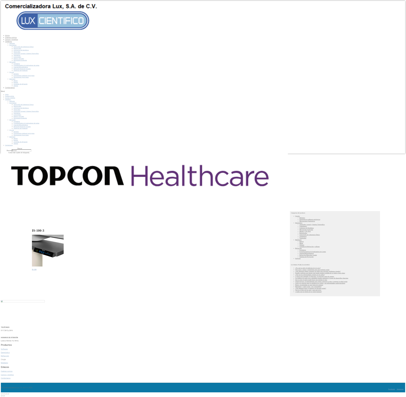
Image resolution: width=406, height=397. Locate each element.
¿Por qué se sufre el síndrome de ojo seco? (308, 268)
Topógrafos (17, 52)
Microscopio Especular (20, 60)
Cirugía (11, 72)
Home (7, 36)
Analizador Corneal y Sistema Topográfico (26, 53)
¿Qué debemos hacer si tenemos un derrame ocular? (310, 288)
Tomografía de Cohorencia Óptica (309, 235)
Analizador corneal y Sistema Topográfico (312, 224)
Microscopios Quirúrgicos (21, 77)
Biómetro (16, 74)
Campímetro (17, 57)
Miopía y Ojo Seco (19, 58)
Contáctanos (10, 88)
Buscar (9, 150)
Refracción (12, 62)
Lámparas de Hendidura (21, 50)
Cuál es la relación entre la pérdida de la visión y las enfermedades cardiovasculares (320, 283)
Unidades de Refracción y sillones (309, 246)
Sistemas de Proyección (21, 70)
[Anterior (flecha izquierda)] (2, 395)
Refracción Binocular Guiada (22, 69)
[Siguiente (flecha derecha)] (4, 395)
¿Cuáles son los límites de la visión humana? (308, 292)
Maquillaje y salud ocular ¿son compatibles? (308, 286)
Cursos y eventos (11, 40)
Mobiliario (12, 79)
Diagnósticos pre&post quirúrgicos (24, 75)
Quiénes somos (11, 38)
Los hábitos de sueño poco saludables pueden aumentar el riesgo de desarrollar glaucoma (321, 278)
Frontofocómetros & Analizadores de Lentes (26, 65)
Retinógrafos (17, 48)
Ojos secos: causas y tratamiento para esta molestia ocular (312, 270)
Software (12, 43)
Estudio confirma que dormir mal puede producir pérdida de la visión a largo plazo (320, 273)
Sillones (16, 86)
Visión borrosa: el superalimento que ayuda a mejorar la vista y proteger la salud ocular (321, 281)
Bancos (16, 82)
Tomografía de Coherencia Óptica (24, 47)
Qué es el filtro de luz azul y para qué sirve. (308, 290)
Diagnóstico (12, 45)
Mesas (16, 80)
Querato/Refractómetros (21, 67)
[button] (131, 91)
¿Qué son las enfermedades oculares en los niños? (310, 275)
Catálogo (8, 42)
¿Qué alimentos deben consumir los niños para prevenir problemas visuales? (318, 271)
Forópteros (17, 64)
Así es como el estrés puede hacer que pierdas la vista (311, 280)
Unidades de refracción (20, 84)
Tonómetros (17, 55)
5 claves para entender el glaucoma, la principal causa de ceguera (314, 276)
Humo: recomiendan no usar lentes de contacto (309, 285)
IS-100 (34, 269)
